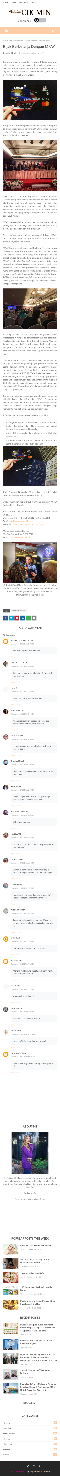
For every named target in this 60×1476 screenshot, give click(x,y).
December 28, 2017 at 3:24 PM (22, 863)
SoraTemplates (17, 1471)
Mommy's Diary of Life (22, 640)
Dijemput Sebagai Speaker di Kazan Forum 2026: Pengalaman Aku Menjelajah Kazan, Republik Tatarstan (38, 1357)
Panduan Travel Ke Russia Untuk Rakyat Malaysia (36, 1342)
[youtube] (39, 1466)
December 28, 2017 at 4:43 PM (22, 964)
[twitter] (27, 1466)
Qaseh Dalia (17, 859)
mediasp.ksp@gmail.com (21, 521)
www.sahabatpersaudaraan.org (28, 524)
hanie (14, 688)
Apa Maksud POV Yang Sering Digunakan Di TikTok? (34, 1261)
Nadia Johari (17, 736)
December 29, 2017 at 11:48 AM (23, 1057)
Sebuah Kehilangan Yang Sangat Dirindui (35, 1372)
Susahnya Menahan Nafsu (32, 1273)
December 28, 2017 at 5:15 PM (22, 989)
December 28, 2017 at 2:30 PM (22, 790)
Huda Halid (16, 1030)
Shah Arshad (17, 761)
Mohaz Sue (16, 960)
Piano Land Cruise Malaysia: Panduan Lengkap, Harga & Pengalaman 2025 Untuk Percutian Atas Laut (38, 1387)
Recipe (30, 1449)
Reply (13, 657)
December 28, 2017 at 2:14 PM (22, 714)
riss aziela (16, 986)
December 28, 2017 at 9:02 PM (22, 1012)
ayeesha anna (18, 910)
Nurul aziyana (18, 1053)
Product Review (16, 40)
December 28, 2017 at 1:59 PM (22, 644)
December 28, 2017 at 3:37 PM (22, 888)
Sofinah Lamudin (19, 811)
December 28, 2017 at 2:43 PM (22, 815)
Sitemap (34, 2)
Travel (30, 1454)
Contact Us (24, 21)
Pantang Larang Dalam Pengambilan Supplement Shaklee (37, 1302)
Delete (18, 657)
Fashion (30, 1428)
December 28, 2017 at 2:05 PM (22, 692)
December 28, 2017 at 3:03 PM (22, 838)
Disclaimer (23, 2)
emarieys (15, 938)
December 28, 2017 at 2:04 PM (22, 666)
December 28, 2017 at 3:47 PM (22, 913)
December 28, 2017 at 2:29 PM (22, 765)
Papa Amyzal (17, 710)
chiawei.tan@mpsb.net (20, 537)
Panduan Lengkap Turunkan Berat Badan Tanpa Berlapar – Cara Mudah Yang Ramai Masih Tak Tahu (37, 1327)
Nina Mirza (16, 1008)
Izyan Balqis (17, 884)
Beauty (30, 1423)
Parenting (30, 1444)
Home (5, 2)
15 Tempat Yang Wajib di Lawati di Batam (36, 1288)
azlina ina (16, 786)
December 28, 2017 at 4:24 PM (22, 941)
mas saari (16, 834)
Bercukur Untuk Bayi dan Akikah (35, 1245)
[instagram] (34, 1466)
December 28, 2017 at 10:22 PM (23, 1034)
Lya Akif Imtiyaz (19, 663)
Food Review (30, 1433)
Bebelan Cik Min (10, 53)
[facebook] (22, 1466)
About (13, 2)
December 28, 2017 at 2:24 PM (22, 739)
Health (30, 1439)
